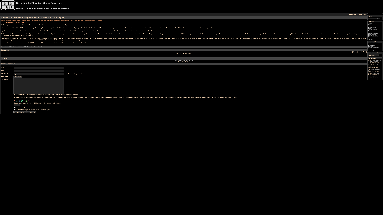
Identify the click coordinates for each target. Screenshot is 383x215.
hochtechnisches (372, 35)
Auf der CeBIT (375, 73)
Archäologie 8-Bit (372, 34)
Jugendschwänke (17, 46)
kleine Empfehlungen (373, 36)
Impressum (370, 46)
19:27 (25, 46)
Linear (355, 52)
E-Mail (3, 70)
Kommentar (4, 79)
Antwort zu (4, 76)
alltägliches (370, 24)
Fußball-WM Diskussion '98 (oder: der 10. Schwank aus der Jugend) (33, 18)
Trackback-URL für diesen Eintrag (183, 60)
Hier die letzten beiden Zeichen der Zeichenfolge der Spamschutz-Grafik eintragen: (37, 103)
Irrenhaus (370, 28)
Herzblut (370, 23)
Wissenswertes (371, 45)
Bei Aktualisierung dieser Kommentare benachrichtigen (32, 109)
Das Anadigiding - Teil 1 (373, 65)
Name (2, 67)
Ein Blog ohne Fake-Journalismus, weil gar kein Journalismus (42, 8)
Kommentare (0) (31, 46)
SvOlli (10, 46)
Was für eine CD (372, 39)
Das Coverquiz (371, 50)
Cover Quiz (371, 38)
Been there (371, 26)
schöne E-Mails (372, 32)
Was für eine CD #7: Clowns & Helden (374, 61)
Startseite (370, 44)
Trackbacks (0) (39, 46)
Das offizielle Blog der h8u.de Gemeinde (39, 3)
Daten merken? (20, 108)
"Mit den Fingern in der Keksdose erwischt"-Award (374, 48)
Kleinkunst (370, 30)
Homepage (4, 73)
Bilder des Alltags (372, 27)
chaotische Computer (373, 33)
